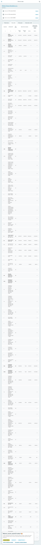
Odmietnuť (14, 540)
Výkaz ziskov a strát (28, 22)
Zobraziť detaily (21, 540)
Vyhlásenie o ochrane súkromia (21, 542)
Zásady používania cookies (8, 542)
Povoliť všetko (6, 540)
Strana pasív (20, 22)
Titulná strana (6, 22)
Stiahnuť (37, 14)
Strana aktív (13, 22)
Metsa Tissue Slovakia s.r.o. (9, 6)
